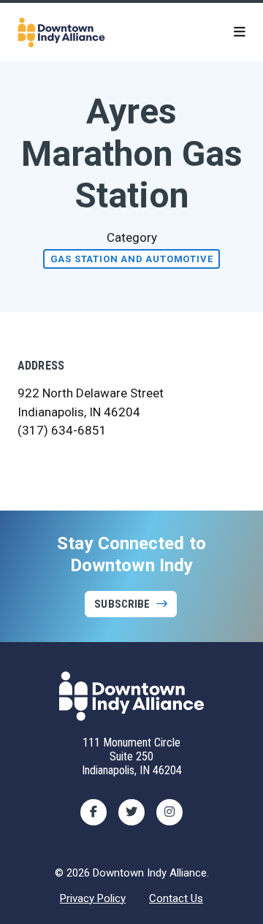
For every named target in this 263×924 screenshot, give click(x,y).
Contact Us (176, 898)
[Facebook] (93, 812)
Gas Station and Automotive (131, 258)
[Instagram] (169, 812)
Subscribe (122, 604)
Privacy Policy (93, 898)
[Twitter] (131, 812)
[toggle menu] (239, 32)
